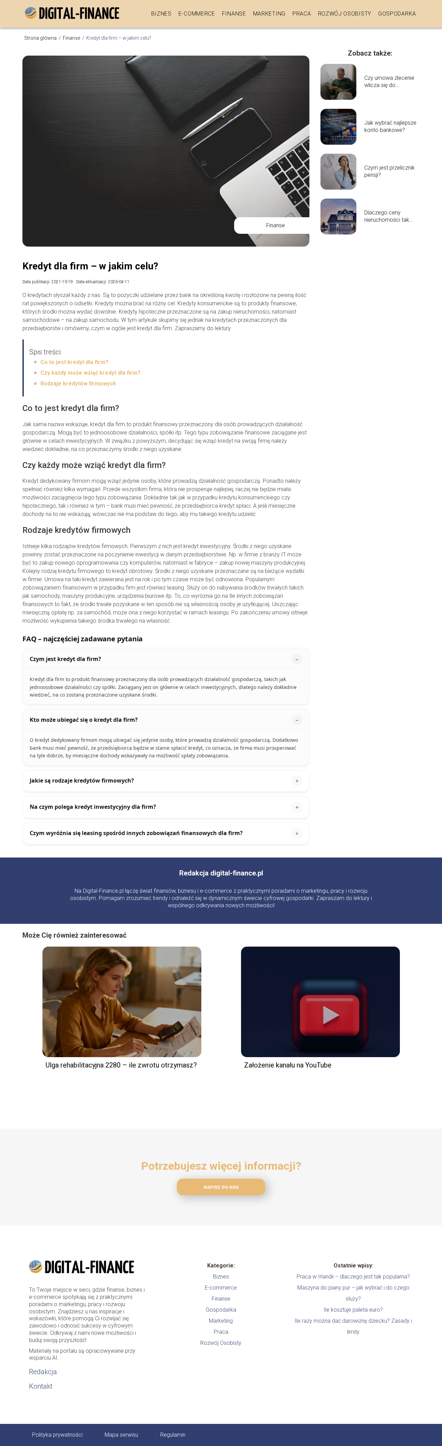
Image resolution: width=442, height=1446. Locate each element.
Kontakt (40, 1386)
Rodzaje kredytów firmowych (78, 383)
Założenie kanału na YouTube (288, 1065)
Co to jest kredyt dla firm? (74, 362)
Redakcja (43, 1372)
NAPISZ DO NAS (221, 1187)
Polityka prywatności (57, 1434)
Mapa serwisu (121, 1434)
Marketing (269, 13)
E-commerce (197, 13)
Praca (301, 13)
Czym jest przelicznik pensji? (389, 171)
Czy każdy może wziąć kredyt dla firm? (90, 373)
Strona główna (41, 38)
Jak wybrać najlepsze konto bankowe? (390, 126)
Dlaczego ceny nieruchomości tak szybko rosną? (386, 216)
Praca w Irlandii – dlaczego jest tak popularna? (353, 1276)
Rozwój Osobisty (345, 13)
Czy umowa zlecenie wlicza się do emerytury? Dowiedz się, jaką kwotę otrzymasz (389, 82)
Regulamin (172, 1434)
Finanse (234, 13)
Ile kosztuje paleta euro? (353, 1309)
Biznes (161, 13)
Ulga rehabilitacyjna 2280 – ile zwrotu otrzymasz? (121, 1065)
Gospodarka (397, 13)
